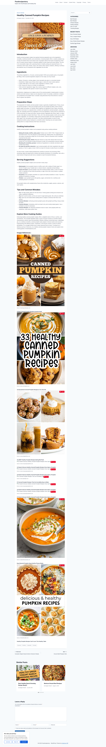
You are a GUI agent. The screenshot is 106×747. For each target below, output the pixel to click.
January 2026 (73, 53)
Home (56, 2)
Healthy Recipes (20, 12)
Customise (8, 741)
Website (53, 724)
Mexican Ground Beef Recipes (53, 683)
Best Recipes (73, 20)
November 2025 (74, 56)
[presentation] (28, 673)
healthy (24, 645)
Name (17, 724)
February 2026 (74, 51)
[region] (15, 738)
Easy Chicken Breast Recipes (77, 41)
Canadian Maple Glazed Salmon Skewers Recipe (27, 653)
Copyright (79, 2)
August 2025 (73, 62)
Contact (66, 2)
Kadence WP (65, 743)
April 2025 (72, 70)
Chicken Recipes (74, 22)
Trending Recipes (74, 28)
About (60, 2)
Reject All (16, 741)
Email (35, 724)
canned (19, 645)
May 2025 (72, 68)
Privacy (84, 2)
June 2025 (73, 66)
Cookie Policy (72, 2)
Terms (88, 2)
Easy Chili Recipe (74, 38)
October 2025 (73, 58)
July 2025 (72, 64)
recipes (34, 645)
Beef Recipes (73, 19)
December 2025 (74, 55)
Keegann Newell (21, 18)
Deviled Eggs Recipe (75, 43)
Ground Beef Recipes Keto (60, 653)
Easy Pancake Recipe (75, 34)
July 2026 (72, 49)
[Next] (63, 678)
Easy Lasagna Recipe (75, 36)
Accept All (24, 741)
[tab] (38, 692)
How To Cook (73, 26)
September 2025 (74, 60)
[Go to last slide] (18, 678)
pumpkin (29, 645)
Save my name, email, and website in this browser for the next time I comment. (33, 728)
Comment (18, 705)
